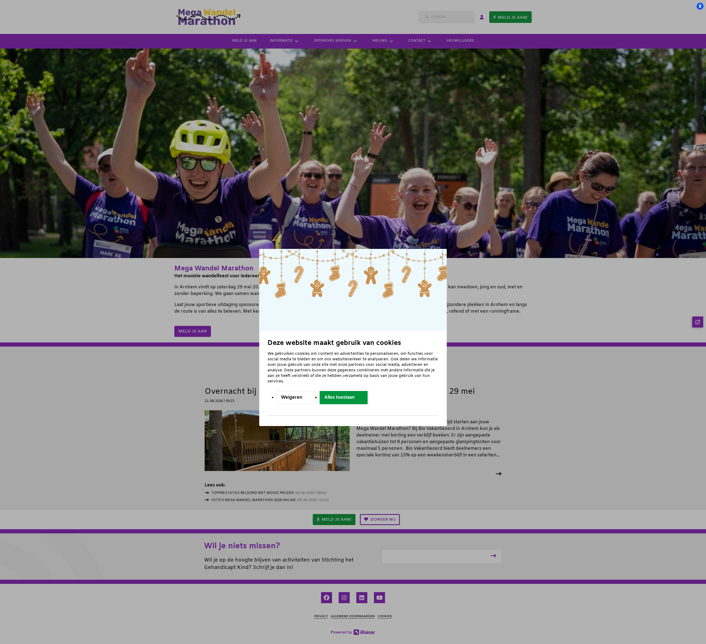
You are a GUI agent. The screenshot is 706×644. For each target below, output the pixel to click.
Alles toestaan (339, 397)
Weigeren (291, 397)
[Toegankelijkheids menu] (700, 6)
